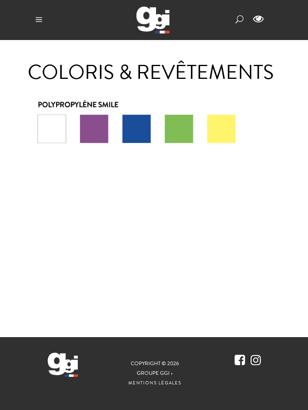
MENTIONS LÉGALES (155, 383)
